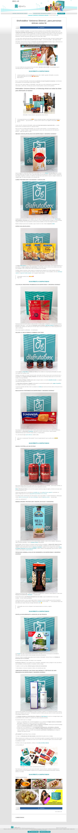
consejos (30, 13)
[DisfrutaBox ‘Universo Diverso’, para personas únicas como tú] (39, 103)
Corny (56, 219)
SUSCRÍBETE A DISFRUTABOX (39, 71)
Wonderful (30, 594)
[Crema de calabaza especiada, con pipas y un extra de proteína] (23, 784)
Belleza (46, 15)
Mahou (17, 488)
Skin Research (44, 716)
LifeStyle (35, 15)
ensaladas (40, 601)
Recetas (30, 15)
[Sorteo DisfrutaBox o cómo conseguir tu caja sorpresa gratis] (51, 797)
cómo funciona (20, 13)
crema (31, 497)
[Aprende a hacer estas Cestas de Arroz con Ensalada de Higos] (39, 784)
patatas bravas (45, 492)
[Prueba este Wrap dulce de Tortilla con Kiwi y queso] (27, 797)
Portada (14, 13)
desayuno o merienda (37, 547)
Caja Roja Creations (49, 325)
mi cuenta (48, 13)
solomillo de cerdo (52, 379)
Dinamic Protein (34, 542)
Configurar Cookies (45, 831)
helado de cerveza (46, 497)
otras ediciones (36, 13)
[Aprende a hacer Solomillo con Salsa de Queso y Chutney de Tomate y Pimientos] (55, 784)
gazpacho (51, 492)
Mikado (46, 173)
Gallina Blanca (23, 265)
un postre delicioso (29, 549)
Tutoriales (41, 15)
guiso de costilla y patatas (26, 273)
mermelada (35, 497)
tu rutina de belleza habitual (43, 742)
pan (27, 497)
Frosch (19, 653)
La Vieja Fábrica (25, 371)
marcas (25, 13)
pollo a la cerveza (22, 497)
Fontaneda (31, 431)
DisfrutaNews (52, 15)
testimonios (43, 13)
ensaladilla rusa (36, 492)
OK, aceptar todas (33, 831)
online (53, 223)
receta (40, 386)
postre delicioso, (29, 434)
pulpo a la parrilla (56, 383)
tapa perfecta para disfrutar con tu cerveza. (38, 493)
